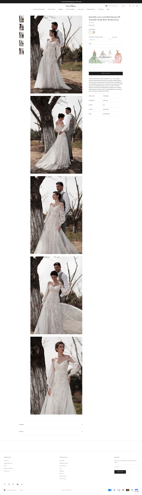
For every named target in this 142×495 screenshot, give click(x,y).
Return (61, 473)
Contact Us (6, 471)
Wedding (61, 9)
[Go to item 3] (21, 35)
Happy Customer (8, 463)
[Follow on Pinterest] (13, 484)
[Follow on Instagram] (9, 484)
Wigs (108, 9)
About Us (6, 460)
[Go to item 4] (21, 43)
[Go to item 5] (21, 51)
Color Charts (62, 465)
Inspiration (101, 9)
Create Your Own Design (39, 9)
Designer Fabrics (91, 9)
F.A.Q (60, 468)
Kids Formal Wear (70, 9)
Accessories (81, 9)
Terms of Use (62, 478)
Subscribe (120, 471)
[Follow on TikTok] (22, 484)
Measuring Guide (63, 463)
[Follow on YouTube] (17, 484)
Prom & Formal (51, 9)
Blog (5, 465)
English (123, 5)
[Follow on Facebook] (5, 484)
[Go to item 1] (21, 19)
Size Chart (114, 37)
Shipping (61, 471)
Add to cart (106, 73)
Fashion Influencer (8, 468)
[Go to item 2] (21, 27)
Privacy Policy (62, 476)
